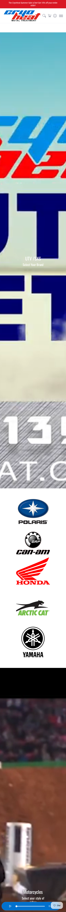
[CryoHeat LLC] (22, 15)
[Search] (44, 15)
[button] (49, 15)
